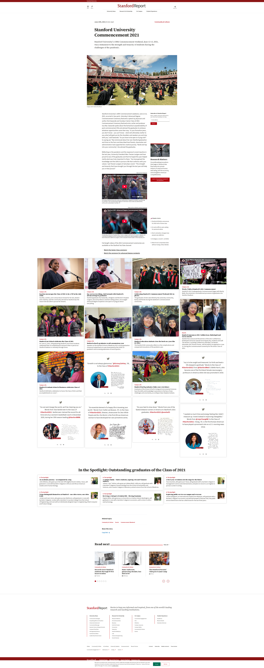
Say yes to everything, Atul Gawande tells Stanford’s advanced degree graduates (105, 295)
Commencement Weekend (128, 522)
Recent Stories (134, 646)
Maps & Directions (114, 660)
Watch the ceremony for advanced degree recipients (122, 253)
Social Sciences (115, 638)
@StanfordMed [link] (203, 367)
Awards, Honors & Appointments (97, 627)
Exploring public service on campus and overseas (183, 494)
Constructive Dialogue (95, 618)
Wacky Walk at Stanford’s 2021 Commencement (199, 289)
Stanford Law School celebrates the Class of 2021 (56, 341)
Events (117, 522)
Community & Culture (162, 22)
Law (113, 633)
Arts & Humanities (116, 621)
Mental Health (160, 621)
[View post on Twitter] (203, 358)
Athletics (137, 623)
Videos (88, 646)
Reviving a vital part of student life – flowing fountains (122, 496)
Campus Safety (138, 627)
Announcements (125, 646)
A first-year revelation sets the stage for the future (184, 480)
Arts (136, 621)
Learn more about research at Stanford (160, 179)
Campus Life (42, 292)
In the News (106, 646)
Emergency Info (135, 660)
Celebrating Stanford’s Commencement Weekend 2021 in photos (154, 295)
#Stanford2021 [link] (187, 367)
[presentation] (60, 273)
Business (114, 623)
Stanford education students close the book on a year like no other (154, 342)
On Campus (139, 11)
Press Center (174, 646)
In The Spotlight (44, 477)
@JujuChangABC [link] (202, 419)
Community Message (94, 625)
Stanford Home (103, 660)
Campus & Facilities (94, 629)
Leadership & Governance (95, 636)
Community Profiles (96, 646)
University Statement (95, 623)
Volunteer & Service (161, 623)
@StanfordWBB (74, 417)
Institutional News (94, 633)
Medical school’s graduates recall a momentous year (105, 343)
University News (111, 11)
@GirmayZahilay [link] (119, 363)
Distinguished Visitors (95, 631)
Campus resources (139, 625)
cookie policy (115, 666)
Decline (165, 664)
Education (114, 629)
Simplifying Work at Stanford (96, 621)
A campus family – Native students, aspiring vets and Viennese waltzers (125, 480)
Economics (114, 627)
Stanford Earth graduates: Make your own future (151, 387)
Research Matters (116, 618)
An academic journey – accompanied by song (55, 480)
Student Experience (151, 11)
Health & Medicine (116, 631)
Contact (151, 646)
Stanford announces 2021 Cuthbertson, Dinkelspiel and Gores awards (201, 336)
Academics (159, 618)
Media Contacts (165, 646)
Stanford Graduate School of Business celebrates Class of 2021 (59, 388)
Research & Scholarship (126, 11)
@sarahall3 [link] (165, 412)
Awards (184, 333)
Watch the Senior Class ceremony (115, 250)
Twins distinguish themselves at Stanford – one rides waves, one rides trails (64, 495)
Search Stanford (125, 660)
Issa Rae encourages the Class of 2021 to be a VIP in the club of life (60, 295)
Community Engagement (141, 618)
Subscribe (157, 646)
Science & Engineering (117, 636)
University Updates (115, 646)
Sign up (153, 123)
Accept (156, 664)
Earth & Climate (116, 625)
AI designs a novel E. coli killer (160, 239)
